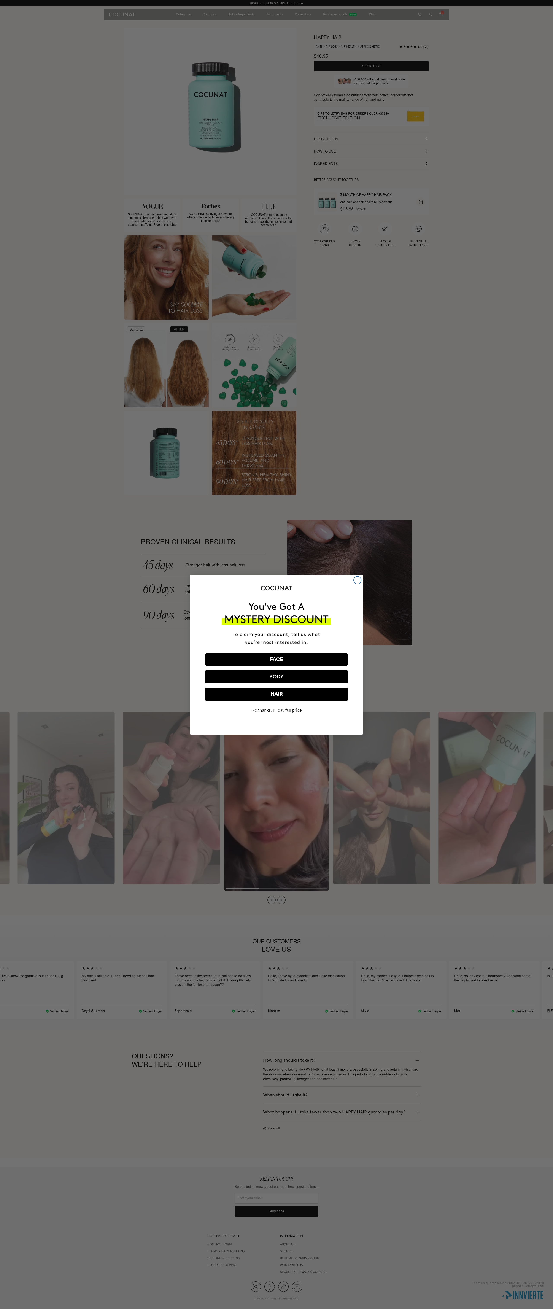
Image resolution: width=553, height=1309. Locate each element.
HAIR (276, 694)
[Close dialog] (357, 580)
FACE (276, 659)
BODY (276, 676)
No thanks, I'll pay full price (276, 710)
